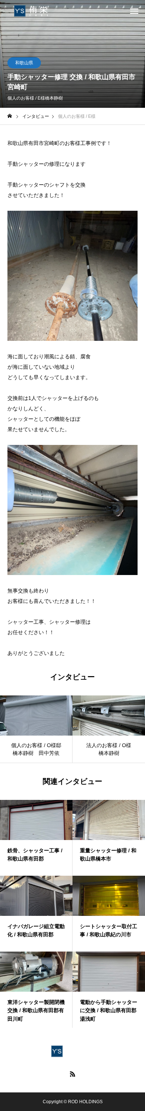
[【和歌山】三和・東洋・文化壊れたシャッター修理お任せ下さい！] (35, 11)
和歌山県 (24, 62)
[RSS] (72, 1074)
